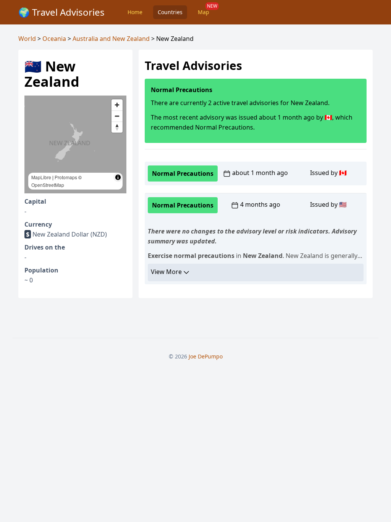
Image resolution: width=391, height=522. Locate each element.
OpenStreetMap (47, 185)
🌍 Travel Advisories (61, 12)
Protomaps (66, 177)
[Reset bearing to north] (117, 127)
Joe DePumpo (206, 356)
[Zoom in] (117, 104)
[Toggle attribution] (118, 177)
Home (135, 12)
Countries (170, 12)
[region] (75, 144)
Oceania (54, 38)
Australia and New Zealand (111, 38)
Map (203, 12)
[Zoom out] (117, 116)
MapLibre (41, 177)
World (27, 38)
